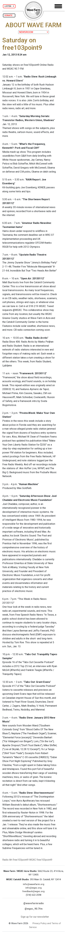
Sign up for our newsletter (35, 916)
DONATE (9, 15)
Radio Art (7, 859)
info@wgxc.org (33, 888)
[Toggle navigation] (58, 6)
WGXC (32, 859)
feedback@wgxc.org (33, 891)
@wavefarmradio (33, 903)
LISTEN (9, 6)
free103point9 (21, 859)
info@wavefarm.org (33, 884)
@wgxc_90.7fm (34, 908)
